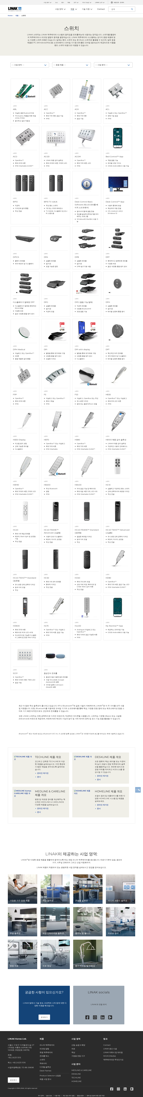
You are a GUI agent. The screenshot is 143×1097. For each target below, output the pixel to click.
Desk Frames (45, 1071)
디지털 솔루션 (45, 1067)
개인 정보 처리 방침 (69, 1095)
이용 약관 (57, 1095)
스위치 (42, 1060)
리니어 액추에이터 (47, 1045)
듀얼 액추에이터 (46, 1052)
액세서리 (43, 1063)
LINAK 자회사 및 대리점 (113, 1052)
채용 (69, 2)
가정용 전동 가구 (78, 1056)
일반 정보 (49, 1095)
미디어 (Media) (109, 1056)
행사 (62, 2)
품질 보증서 (80, 1095)
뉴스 (56, 2)
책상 (73, 1052)
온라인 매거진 (42, 773)
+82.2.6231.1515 (14, 1057)
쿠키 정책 (41, 1095)
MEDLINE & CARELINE (82, 1070)
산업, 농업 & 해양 (78, 1045)
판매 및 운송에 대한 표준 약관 (95, 1095)
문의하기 (44, 1017)
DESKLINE (76, 1074)
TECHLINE (76, 1078)
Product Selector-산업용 (50, 1076)
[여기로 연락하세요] (138, 790)
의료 (73, 1049)
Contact (107, 1045)
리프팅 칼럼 (44, 1049)
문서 (39, 777)
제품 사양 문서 (45, 1079)
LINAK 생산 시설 (110, 1049)
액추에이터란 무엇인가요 (113, 1060)
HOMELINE (77, 1081)
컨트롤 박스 (44, 1056)
